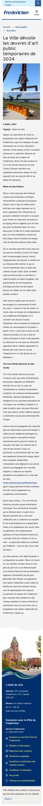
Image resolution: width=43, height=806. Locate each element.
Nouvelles (11, 30)
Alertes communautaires (15, 2)
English (8, 5)
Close (7, 799)
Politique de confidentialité (22, 780)
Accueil (6, 27)
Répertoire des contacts (20, 751)
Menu (36, 14)
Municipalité (21, 27)
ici (22, 612)
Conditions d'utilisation (20, 770)
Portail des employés (19, 756)
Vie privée (14, 775)
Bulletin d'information (19, 745)
